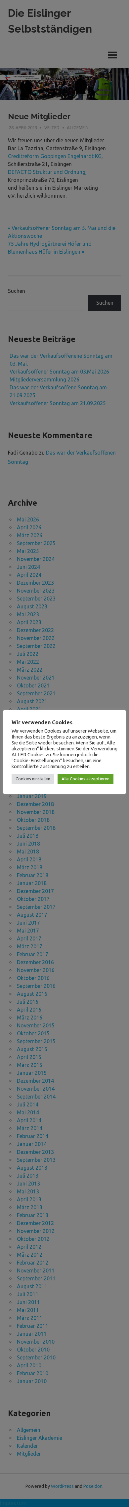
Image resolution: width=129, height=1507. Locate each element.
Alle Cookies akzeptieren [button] (85, 778)
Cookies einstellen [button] (33, 778)
